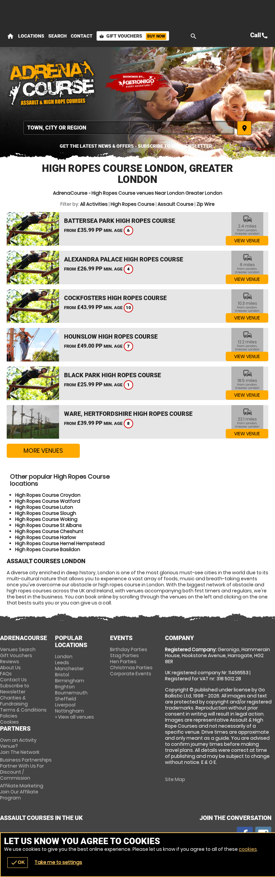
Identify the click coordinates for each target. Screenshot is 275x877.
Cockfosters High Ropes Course (115, 297)
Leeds (62, 662)
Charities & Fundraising (14, 700)
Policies (8, 716)
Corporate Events (130, 673)
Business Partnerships (26, 769)
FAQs (6, 673)
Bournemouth (71, 692)
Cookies (9, 722)
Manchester (69, 668)
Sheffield (65, 698)
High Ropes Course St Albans (48, 525)
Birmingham (69, 680)
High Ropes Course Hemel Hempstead (60, 543)
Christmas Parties (131, 667)
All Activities (94, 204)
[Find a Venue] (128, 128)
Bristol (62, 674)
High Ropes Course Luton (44, 507)
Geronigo (137, 82)
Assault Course (176, 204)
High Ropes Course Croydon (47, 495)
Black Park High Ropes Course (112, 375)
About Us (10, 667)
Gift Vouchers (132, 36)
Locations (31, 36)
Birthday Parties (128, 649)
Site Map (175, 779)
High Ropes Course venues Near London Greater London (157, 193)
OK (17, 862)
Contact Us (13, 679)
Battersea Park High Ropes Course (119, 220)
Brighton (65, 686)
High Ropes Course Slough (45, 513)
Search (57, 36)
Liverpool (65, 704)
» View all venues (74, 717)
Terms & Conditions (23, 710)
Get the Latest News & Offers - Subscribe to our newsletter (136, 146)
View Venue (247, 240)
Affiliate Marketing (21, 791)
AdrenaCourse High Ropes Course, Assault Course (52, 82)
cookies (248, 849)
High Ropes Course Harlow (45, 537)
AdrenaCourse (70, 193)
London (63, 656)
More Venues (43, 450)
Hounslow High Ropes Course (111, 336)
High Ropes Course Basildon (47, 549)
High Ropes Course (133, 204)
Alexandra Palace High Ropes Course (123, 259)
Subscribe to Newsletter (14, 688)
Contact (82, 36)
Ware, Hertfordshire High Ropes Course (128, 413)
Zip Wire (206, 204)
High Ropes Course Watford (47, 501)
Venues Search (18, 649)
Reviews (9, 661)
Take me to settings (58, 862)
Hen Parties (123, 661)
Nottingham (69, 711)
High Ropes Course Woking (46, 519)
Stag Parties (124, 655)
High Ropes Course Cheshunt (49, 531)
